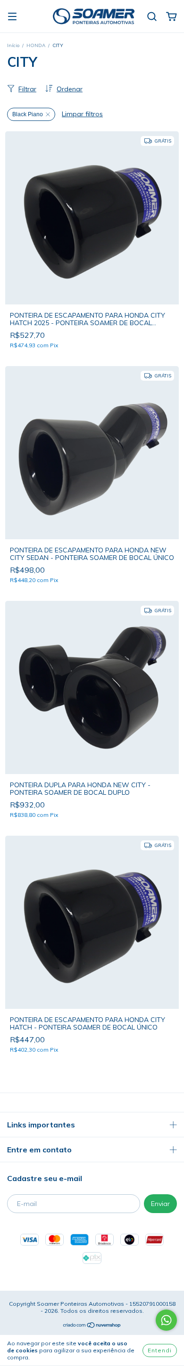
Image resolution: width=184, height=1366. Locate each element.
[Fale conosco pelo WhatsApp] (166, 1320)
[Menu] (12, 17)
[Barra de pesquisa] (152, 17)
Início (13, 45)
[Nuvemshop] (92, 1326)
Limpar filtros (82, 114)
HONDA (35, 45)
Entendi (160, 1350)
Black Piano (27, 114)
